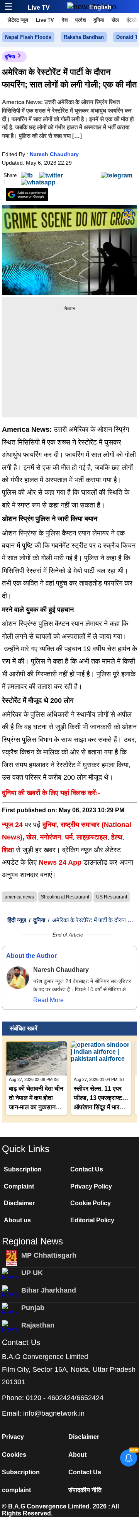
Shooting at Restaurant (65, 897)
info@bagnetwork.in (54, 1413)
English (100, 7)
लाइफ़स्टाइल (91, 837)
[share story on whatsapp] (38, 182)
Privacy (13, 1437)
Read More (48, 1000)
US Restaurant (111, 897)
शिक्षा (8, 850)
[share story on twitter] (51, 175)
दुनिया (98, 20)
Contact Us (86, 1169)
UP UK (32, 1273)
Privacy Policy (91, 1186)
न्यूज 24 (13, 825)
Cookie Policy (90, 1203)
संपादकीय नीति (85, 1490)
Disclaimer (19, 1203)
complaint (16, 1490)
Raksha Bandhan (84, 37)
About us (17, 1220)
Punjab (32, 1308)
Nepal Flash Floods (28, 37)
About (77, 1454)
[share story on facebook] (27, 175)
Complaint (19, 1186)
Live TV (39, 7)
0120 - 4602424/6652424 (64, 1398)
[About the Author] (17, 977)
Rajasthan (37, 1325)
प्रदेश (80, 20)
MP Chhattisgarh (48, 1255)
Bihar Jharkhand (48, 1290)
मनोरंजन (50, 837)
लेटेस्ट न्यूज (18, 20)
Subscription (23, 1169)
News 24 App (61, 862)
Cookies (14, 1454)
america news (19, 897)
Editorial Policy (92, 1220)
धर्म (69, 837)
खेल (115, 20)
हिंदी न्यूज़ (16, 920)
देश (65, 20)
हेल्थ (116, 837)
